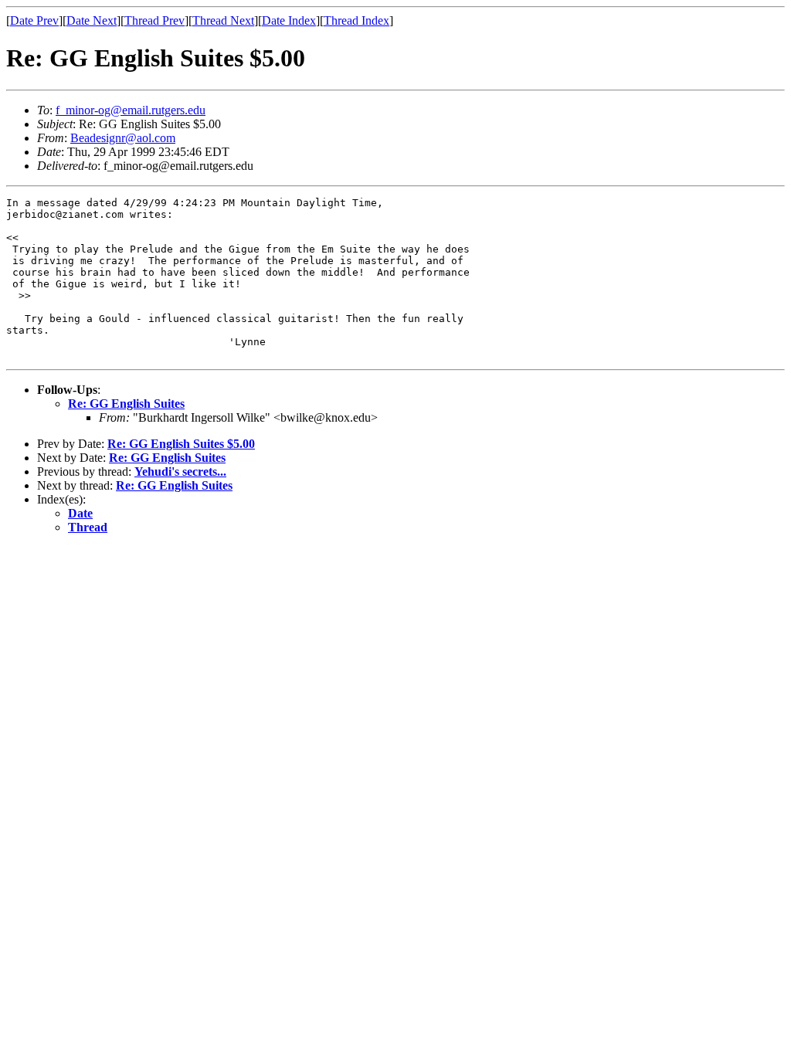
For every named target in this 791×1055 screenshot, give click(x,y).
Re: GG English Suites (126, 403)
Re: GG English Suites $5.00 (181, 443)
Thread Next (223, 20)
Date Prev (34, 20)
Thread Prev (154, 20)
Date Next (91, 20)
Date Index (289, 20)
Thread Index (356, 20)
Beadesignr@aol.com (122, 137)
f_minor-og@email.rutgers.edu (130, 110)
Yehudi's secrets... (180, 471)
